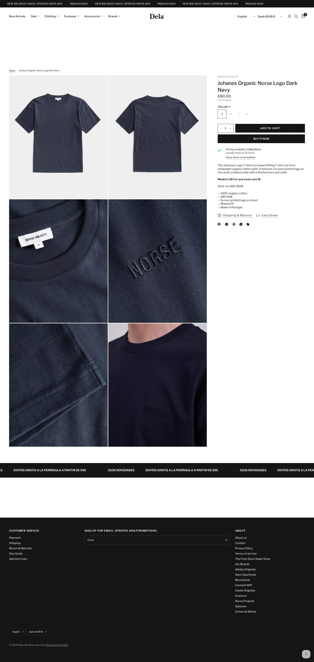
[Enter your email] (226, 540)
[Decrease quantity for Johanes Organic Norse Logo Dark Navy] (220, 128)
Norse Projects (244, 601)
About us (241, 537)
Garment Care (18, 559)
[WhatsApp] (241, 224)
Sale (34, 16)
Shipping (15, 543)
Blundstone (242, 580)
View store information (241, 157)
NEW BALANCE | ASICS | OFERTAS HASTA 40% (107, 4)
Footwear (70, 16)
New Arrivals (17, 16)
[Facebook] (220, 224)
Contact (240, 543)
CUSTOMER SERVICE (24, 530)
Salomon (241, 606)
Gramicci (241, 595)
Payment (15, 537)
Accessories (92, 16)
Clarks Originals (245, 590)
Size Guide (16, 553)
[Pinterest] (235, 224)
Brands (113, 16)
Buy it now (261, 138)
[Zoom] (100, 83)
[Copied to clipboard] (248, 224)
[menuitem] (18, 16)
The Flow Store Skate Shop (252, 559)
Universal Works (245, 611)
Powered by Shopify (57, 644)
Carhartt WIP (243, 585)
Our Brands (242, 564)
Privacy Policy (244, 548)
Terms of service (246, 553)
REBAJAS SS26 (64, 4)
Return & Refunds (20, 548)
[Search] (296, 16)
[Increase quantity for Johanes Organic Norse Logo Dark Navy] (230, 128)
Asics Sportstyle (245, 574)
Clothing (50, 16)
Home (12, 70)
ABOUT (240, 530)
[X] (227, 224)
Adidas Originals (245, 569)
